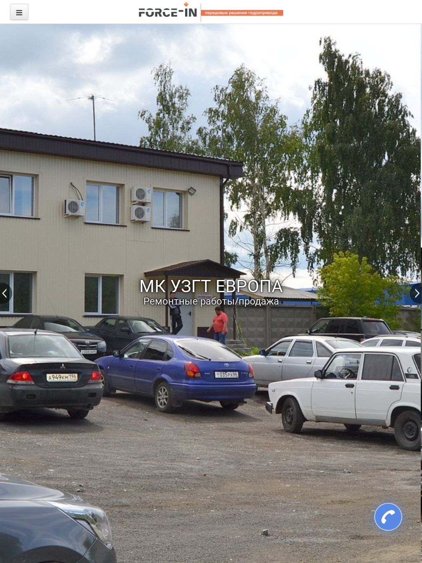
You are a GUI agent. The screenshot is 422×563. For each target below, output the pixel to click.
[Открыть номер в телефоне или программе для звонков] (383, 517)
